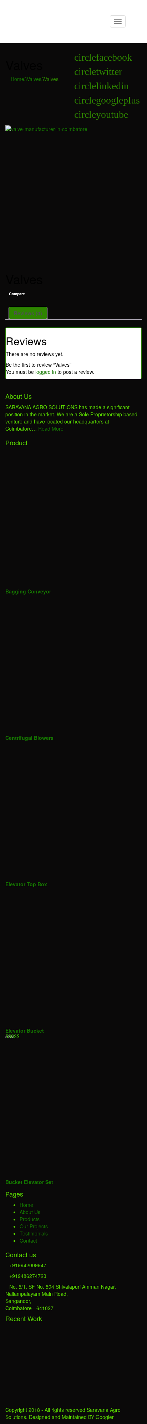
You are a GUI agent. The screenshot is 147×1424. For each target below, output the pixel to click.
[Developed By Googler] (50, 13)
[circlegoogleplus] (107, 102)
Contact (28, 1240)
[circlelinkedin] (101, 87)
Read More (51, 428)
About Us (30, 1211)
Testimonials (34, 1233)
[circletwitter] (98, 73)
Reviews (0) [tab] (28, 313)
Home (17, 78)
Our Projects (34, 1226)
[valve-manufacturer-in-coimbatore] (73, 193)
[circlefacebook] (103, 59)
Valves (34, 78)
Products (30, 1219)
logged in (45, 371)
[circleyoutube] (101, 116)
